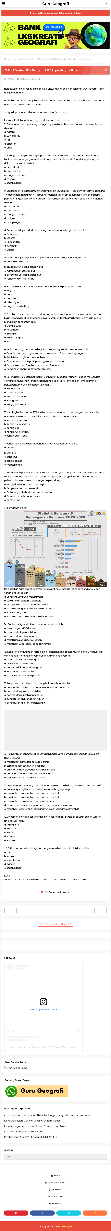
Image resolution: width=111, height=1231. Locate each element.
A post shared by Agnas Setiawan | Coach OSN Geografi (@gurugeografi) (43, 1047)
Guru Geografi (65, 1226)
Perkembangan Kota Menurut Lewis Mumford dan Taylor (35, 1126)
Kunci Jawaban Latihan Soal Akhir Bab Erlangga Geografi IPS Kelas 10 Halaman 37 (48, 1115)
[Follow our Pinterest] (16, 1213)
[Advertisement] (55, 730)
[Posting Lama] (100, 910)
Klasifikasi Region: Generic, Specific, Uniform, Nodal (32, 1120)
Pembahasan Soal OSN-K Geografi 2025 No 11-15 (30, 1137)
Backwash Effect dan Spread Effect (24, 1131)
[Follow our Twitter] (68, 1213)
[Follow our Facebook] (42, 1213)
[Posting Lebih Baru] (10, 910)
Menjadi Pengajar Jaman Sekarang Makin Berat (57, 13)
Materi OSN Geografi (30, 79)
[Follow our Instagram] (95, 1213)
